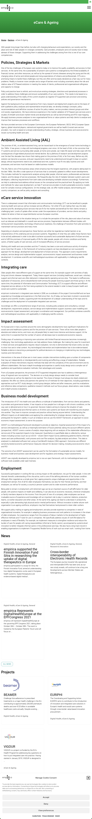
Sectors (11, 40)
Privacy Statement (48, 816)
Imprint (57, 816)
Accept (46, 797)
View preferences (46, 810)
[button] (88, 778)
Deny (46, 804)
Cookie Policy (36, 816)
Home (3, 40)
